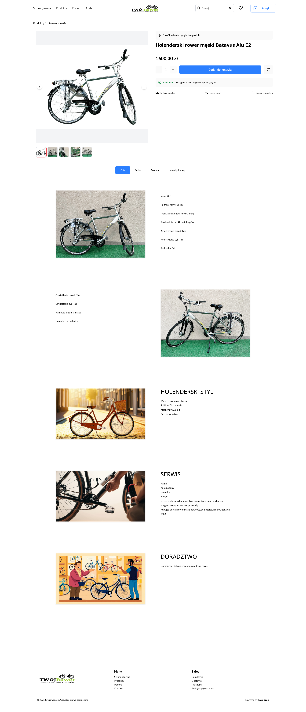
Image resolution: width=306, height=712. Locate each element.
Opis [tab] (122, 170)
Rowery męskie (57, 23)
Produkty (61, 8)
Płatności (197, 684)
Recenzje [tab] (155, 170)
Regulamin (197, 676)
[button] (198, 8)
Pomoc (76, 8)
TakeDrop (263, 699)
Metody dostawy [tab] (178, 170)
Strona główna (42, 8)
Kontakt (90, 8)
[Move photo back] (39, 86)
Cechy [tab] (138, 170)
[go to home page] (144, 8)
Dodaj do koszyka (220, 70)
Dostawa (197, 680)
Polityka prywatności (203, 688)
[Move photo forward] (144, 86)
